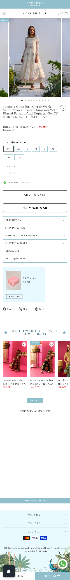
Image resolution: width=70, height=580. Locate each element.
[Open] (9, 571)
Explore (34, 523)
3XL (19, 157)
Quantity (9, 167)
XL (53, 148)
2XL (8, 157)
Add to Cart (14, 296)
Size (16, 142)
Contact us (25, 182)
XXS (8, 148)
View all (35, 400)
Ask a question (15, 258)
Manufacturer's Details (21, 235)
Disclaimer (12, 251)
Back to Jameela (37, 500)
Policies (34, 515)
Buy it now (52, 576)
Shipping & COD (15, 228)
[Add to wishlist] (63, 107)
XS (18, 148)
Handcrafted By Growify (35, 551)
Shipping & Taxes (16, 243)
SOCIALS (34, 532)
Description (13, 220)
